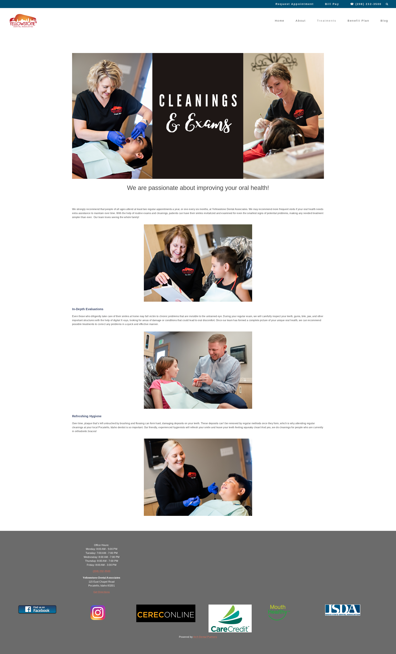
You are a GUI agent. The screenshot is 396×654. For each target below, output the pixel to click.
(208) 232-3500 (101, 571)
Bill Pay (332, 4)
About (301, 20)
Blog (384, 20)
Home (279, 20)
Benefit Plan (358, 20)
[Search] (387, 4)
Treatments (326, 20)
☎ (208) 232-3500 (365, 4)
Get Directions (101, 592)
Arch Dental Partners (205, 637)
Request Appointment (294, 4)
